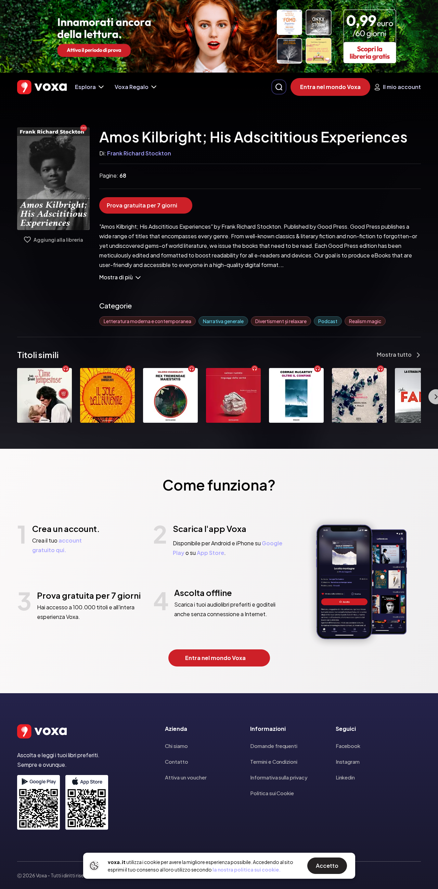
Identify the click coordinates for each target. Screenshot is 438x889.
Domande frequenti (273, 745)
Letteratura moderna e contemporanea (147, 321)
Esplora (85, 86)
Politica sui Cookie (272, 793)
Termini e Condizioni (273, 761)
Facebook (348, 745)
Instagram (348, 761)
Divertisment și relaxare (281, 321)
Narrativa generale (223, 321)
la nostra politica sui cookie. (246, 869)
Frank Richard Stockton (139, 153)
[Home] (42, 87)
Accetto (327, 865)
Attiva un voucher (186, 777)
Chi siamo (176, 745)
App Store (210, 552)
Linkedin (345, 777)
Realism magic (365, 321)
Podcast (327, 321)
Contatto (176, 761)
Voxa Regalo (132, 86)
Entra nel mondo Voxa (330, 86)
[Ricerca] (278, 86)
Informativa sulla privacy (278, 777)
